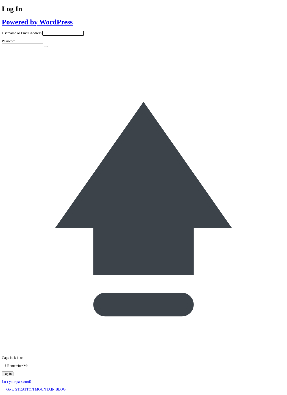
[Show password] (46, 46)
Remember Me (17, 366)
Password (8, 41)
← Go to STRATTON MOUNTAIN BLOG (34, 389)
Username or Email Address (21, 33)
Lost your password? (16, 382)
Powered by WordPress (37, 22)
